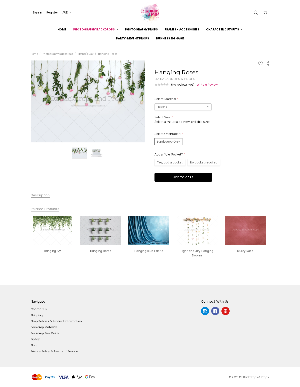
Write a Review (207, 84)
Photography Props (141, 29)
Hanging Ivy (52, 251)
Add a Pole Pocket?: (169, 154)
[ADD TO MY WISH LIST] (67, 229)
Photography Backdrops (94, 29)
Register (52, 12)
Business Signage (170, 38)
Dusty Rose (245, 251)
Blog (34, 345)
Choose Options (52, 237)
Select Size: (182, 119)
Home (62, 29)
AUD (65, 12)
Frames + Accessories (182, 29)
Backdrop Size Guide (45, 333)
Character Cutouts (222, 29)
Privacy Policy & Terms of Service (54, 351)
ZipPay (35, 339)
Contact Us (39, 309)
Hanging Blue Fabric (148, 251)
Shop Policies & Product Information (56, 321)
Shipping (37, 315)
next (275, 241)
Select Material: (166, 99)
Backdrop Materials (44, 327)
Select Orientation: (168, 134)
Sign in (37, 12)
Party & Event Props (132, 38)
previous (22, 241)
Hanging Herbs (100, 251)
